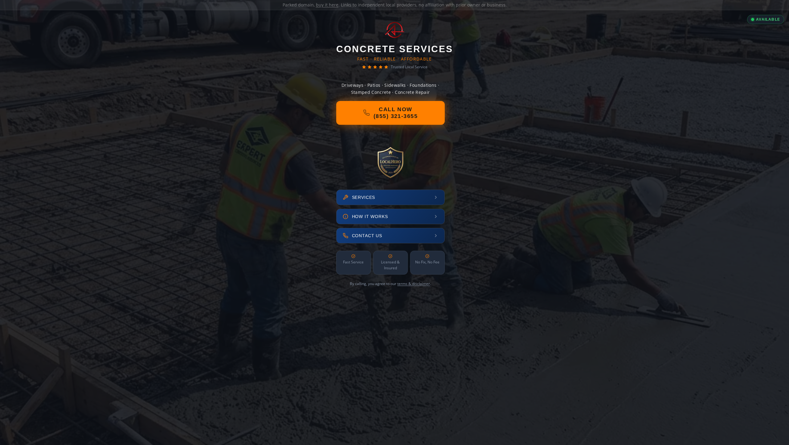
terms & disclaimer (413, 283)
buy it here (327, 5)
